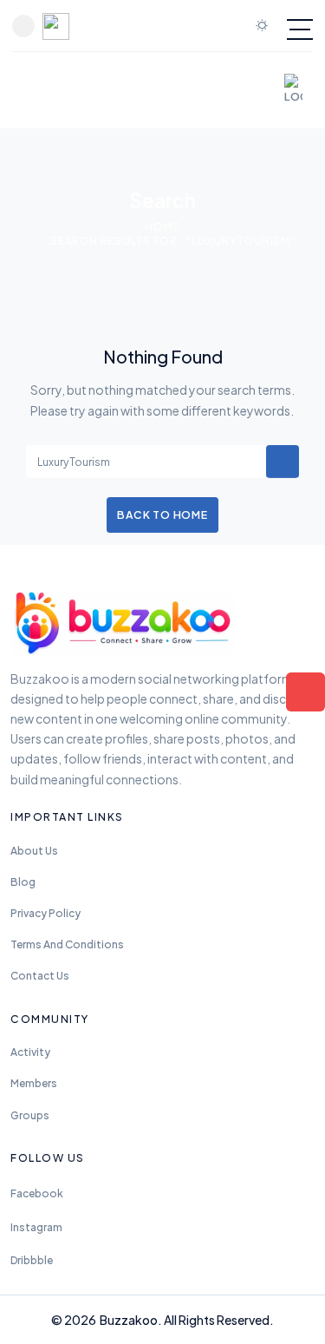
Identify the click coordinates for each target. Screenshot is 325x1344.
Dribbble (31, 1260)
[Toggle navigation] (300, 29)
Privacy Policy (45, 913)
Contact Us (39, 975)
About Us (34, 850)
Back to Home (162, 514)
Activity (30, 1052)
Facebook (36, 1193)
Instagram (36, 1227)
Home (162, 226)
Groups (29, 1115)
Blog (23, 881)
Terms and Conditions (67, 944)
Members (33, 1083)
